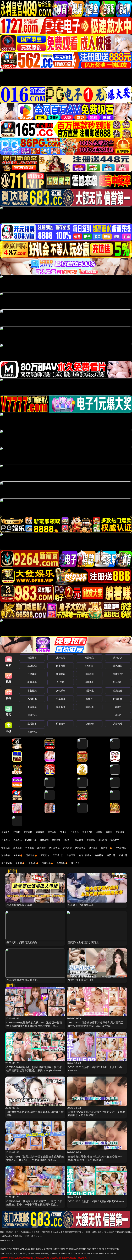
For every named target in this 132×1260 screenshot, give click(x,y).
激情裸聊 (5, 855)
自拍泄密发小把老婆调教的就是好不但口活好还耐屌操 (35, 1113)
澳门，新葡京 (85, 855)
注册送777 (87, 832)
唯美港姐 (89, 674)
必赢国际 (5, 839)
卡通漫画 (32, 707)
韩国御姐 (60, 674)
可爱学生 (89, 690)
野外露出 (117, 682)
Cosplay (89, 665)
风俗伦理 (117, 723)
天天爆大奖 (58, 855)
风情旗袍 (32, 698)
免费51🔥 (18, 855)
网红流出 (89, 682)
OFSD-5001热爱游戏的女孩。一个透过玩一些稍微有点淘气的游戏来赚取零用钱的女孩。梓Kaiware (34, 1026)
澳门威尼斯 (6, 863)
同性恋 (117, 715)
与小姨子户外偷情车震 (81, 904)
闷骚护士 (117, 698)
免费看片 (99, 855)
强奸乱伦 (60, 657)
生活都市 (32, 723)
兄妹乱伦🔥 (47, 863)
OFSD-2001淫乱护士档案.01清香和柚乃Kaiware (96, 1201)
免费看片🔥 (106, 847)
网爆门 (117, 707)
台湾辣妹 (32, 674)
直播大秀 (123, 855)
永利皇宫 (93, 847)
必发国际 (41, 847)
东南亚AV (118, 674)
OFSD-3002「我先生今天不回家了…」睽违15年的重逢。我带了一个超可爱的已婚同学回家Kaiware (34, 1204)
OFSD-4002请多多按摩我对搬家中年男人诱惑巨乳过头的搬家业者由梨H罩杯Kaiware (95, 1024)
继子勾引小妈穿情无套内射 (22, 942)
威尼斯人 (5, 832)
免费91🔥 (20, 863)
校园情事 (60, 723)
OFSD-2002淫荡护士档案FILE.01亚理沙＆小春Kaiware (95, 1068)
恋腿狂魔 (117, 690)
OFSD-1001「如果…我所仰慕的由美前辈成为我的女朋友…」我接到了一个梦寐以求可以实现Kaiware (35, 1160)
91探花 (60, 682)
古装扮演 (32, 690)
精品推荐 (32, 657)
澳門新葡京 (80, 847)
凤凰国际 (17, 839)
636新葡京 (121, 847)
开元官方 (45, 855)
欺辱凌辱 (32, 682)
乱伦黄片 (115, 839)
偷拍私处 (5, 847)
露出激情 (60, 707)
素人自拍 (117, 665)
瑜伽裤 (89, 698)
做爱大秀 (111, 855)
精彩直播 (56, 839)
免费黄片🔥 (62, 863)
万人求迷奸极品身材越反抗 (22, 979)
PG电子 (63, 832)
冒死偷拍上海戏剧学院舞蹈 (83, 942)
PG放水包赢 (30, 839)
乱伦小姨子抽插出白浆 (81, 979)
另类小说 (32, 731)
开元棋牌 (28, 832)
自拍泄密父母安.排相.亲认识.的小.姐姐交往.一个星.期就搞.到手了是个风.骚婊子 (95, 1158)
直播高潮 (44, 839)
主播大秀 (91, 839)
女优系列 (60, 690)
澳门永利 (52, 832)
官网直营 (40, 832)
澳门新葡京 (54, 847)
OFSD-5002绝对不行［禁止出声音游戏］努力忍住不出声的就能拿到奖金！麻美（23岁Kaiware (34, 1068)
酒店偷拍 (79, 839)
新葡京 (109, 832)
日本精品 (60, 665)
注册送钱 (74, 832)
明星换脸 (60, 698)
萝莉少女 (117, 657)
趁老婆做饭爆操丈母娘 (19, 904)
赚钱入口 (75, 863)
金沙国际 (71, 855)
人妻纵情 (89, 723)
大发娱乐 (67, 847)
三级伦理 (32, 665)
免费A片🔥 (33, 863)
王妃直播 (102, 839)
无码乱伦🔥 (31, 855)
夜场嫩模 (29, 847)
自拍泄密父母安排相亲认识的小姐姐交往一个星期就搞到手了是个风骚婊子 (96, 1113)
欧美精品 (89, 657)
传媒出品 (32, 715)
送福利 (99, 832)
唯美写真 (89, 707)
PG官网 (16, 832)
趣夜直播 (17, 847)
